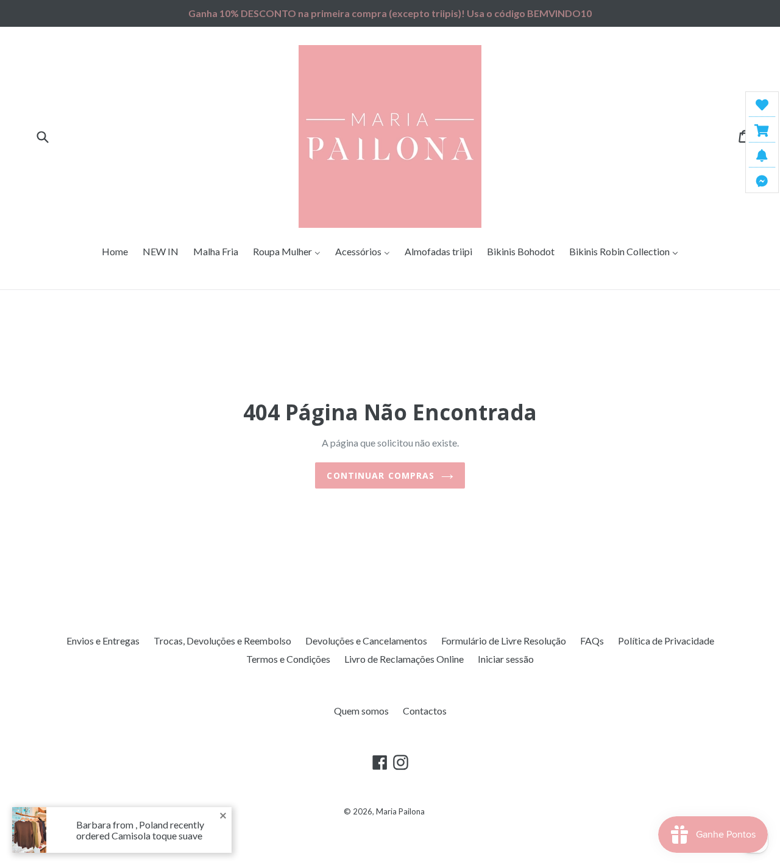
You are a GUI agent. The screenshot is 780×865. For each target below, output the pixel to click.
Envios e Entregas (103, 640)
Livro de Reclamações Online (404, 659)
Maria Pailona (400, 811)
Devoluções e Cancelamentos (366, 640)
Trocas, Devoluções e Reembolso (222, 640)
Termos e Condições (288, 659)
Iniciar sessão (506, 659)
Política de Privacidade (666, 640)
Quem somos (361, 710)
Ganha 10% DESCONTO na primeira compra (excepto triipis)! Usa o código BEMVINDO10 (390, 13)
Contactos (425, 710)
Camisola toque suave (157, 835)
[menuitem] (114, 252)
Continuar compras (380, 475)
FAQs (592, 640)
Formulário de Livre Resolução (503, 640)
